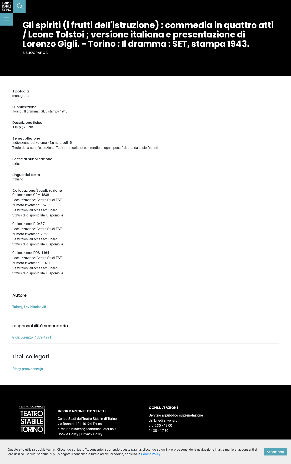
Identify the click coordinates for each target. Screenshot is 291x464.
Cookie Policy (68, 434)
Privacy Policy (91, 434)
